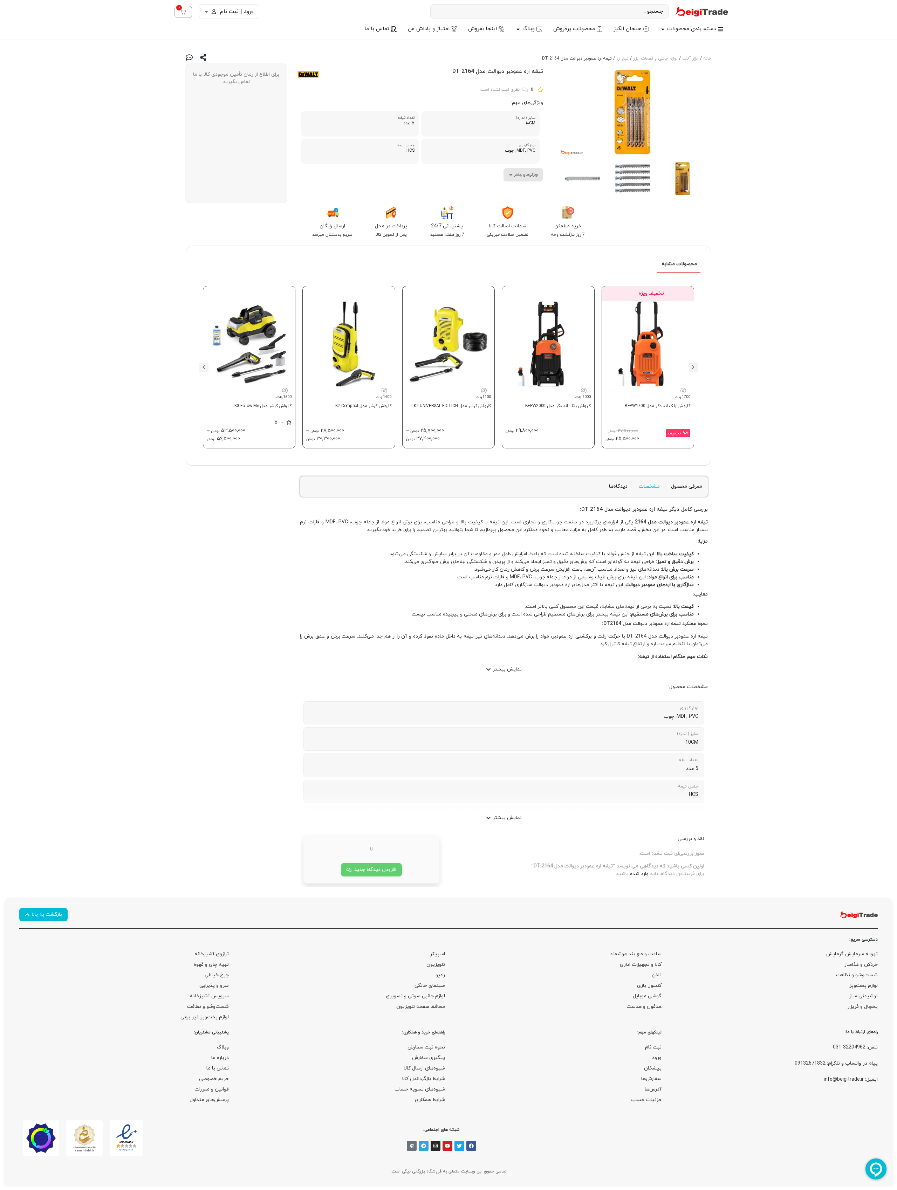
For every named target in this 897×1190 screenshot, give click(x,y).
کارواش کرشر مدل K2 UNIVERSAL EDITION (452, 406)
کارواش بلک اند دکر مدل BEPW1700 (657, 406)
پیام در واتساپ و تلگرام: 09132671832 (836, 1063)
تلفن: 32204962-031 (855, 1047)
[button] (693, 367)
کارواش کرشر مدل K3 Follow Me (263, 406)
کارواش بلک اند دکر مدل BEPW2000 (558, 406)
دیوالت (623, 509)
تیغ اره (622, 58)
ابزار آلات (690, 58)
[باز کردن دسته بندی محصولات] (662, 29)
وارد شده (639, 874)
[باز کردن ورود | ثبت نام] (206, 11)
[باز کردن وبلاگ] (518, 29)
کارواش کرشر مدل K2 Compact (363, 406)
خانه (707, 58)
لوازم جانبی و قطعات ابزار (655, 58)
